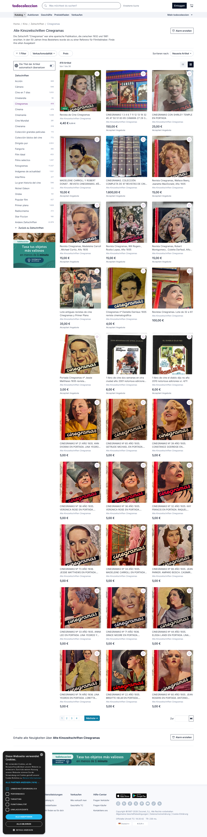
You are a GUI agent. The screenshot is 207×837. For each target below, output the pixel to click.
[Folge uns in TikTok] (154, 803)
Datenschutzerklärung (160, 814)
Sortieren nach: (161, 53)
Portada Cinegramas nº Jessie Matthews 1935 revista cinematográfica (76, 379)
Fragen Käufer (99, 805)
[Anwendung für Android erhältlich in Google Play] (139, 795)
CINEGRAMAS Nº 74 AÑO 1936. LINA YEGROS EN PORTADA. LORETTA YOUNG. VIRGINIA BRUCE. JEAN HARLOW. (79, 696)
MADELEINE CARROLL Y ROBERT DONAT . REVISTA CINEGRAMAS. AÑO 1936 (80, 182)
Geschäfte (46, 14)
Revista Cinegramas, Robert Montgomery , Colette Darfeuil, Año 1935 (171, 248)
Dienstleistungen (53, 794)
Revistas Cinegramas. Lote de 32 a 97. (172, 312)
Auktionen (33, 14)
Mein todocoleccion (178, 14)
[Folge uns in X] (136, 803)
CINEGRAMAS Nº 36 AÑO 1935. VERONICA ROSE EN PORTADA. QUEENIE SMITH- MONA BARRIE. (77, 508)
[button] (24, 782)
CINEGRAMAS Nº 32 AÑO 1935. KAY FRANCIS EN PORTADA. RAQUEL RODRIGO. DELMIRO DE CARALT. (171, 508)
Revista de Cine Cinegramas (75, 114)
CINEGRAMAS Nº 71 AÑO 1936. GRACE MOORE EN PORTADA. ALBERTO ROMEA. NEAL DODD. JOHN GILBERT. (126, 633)
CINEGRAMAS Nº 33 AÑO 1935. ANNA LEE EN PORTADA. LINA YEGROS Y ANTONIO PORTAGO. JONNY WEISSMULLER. (80, 633)
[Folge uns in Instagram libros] (124, 803)
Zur (172, 718)
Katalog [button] (19, 14)
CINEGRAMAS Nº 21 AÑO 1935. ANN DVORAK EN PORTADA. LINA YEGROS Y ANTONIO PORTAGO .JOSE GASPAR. (80, 445)
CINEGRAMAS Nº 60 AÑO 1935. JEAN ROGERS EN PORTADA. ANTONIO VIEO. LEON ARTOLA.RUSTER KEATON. (172, 696)
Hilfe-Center (100, 794)
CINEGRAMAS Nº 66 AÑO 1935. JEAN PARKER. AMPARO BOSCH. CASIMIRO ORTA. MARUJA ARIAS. (172, 571)
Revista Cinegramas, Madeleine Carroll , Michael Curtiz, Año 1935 (80, 248)
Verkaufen (77, 14)
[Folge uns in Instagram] (118, 803)
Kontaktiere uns (100, 810)
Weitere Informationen (32, 778)
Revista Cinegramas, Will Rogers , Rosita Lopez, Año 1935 (124, 248)
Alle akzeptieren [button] (23, 817)
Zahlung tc (49, 800)
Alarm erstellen (184, 30)
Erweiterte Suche (131, 6)
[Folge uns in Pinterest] (142, 803)
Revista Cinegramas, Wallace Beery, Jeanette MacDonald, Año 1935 (171, 182)
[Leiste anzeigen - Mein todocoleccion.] (191, 15)
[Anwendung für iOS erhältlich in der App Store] (123, 795)
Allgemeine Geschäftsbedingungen (132, 814)
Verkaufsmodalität (43, 53)
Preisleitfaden (61, 14)
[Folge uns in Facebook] (130, 803)
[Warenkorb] (191, 5)
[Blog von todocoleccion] (159, 803)
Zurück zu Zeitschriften (31, 227)
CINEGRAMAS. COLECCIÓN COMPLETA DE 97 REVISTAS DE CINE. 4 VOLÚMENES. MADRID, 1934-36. (126, 182)
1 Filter (22, 53)
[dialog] (24, 792)
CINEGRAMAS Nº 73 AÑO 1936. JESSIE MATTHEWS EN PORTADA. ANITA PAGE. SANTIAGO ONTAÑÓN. (79, 571)
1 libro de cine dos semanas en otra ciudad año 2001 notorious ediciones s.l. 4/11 (125, 379)
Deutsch (124, 824)
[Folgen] (97, 73)
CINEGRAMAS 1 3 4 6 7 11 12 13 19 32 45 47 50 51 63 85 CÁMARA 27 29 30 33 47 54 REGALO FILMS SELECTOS (126, 116)
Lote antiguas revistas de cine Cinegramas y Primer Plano (76, 314)
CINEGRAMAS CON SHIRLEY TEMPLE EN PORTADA (172, 116)
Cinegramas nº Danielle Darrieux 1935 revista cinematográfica (126, 314)
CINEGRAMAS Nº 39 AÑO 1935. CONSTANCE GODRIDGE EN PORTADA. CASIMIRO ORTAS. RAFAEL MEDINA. (172, 445)
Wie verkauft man (78, 800)
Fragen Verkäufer (101, 800)
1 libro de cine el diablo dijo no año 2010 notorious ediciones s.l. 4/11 (171, 379)
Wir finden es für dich (54, 810)
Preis (65, 53)
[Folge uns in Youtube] (148, 803)
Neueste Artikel (181, 53)
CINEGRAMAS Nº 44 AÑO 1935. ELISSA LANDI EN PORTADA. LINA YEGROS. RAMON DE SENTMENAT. (171, 633)
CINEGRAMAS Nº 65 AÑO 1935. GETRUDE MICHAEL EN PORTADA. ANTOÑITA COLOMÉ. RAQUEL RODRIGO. (124, 445)
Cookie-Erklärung (180, 814)
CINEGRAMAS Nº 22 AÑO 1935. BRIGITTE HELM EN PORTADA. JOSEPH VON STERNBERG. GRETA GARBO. (124, 696)
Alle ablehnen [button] (24, 824)
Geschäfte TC (76, 805)
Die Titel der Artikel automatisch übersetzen (32, 66)
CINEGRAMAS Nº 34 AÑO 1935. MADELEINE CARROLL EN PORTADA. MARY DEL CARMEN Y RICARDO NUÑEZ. (125, 571)
